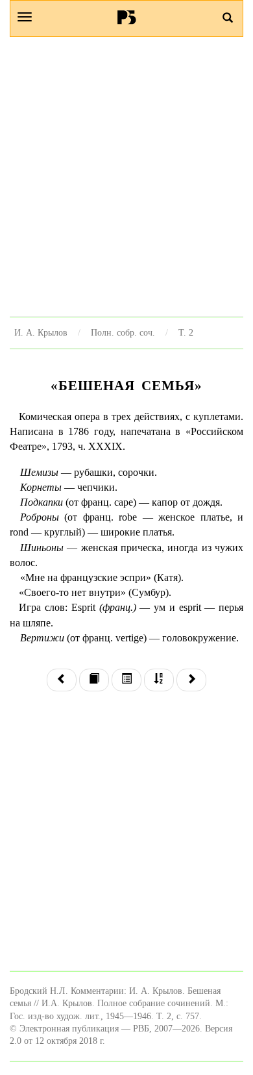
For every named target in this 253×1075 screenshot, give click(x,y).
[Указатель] (159, 680)
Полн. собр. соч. (123, 332)
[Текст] (94, 680)
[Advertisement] (126, 176)
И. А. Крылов (40, 332)
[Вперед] (191, 680)
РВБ (126, 17)
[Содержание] (126, 680)
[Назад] (62, 680)
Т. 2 (185, 332)
